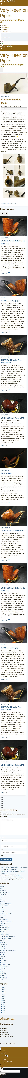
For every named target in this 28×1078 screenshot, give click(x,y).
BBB (1, 898)
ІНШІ (1, 958)
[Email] (0, 2)
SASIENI (2, 948)
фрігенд (14, 203)
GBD (1, 917)
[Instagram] (6, 2)
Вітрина (4, 29)
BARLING (2, 896)
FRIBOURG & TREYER (6, 913)
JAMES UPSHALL (5, 927)
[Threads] (12, 2)
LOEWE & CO (4, 933)
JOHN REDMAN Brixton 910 (12, 418)
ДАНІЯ (3, 954)
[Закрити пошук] (1, 1069)
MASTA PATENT (4, 935)
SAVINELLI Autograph (10, 301)
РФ (1, 970)
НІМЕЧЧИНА (5, 966)
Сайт (2, 855)
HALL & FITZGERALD (6, 921)
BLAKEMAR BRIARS (5, 904)
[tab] (2, 797)
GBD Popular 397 (12, 869)
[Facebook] (2, 2)
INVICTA (2, 925)
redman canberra (6, 203)
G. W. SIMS (3, 915)
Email (2, 849)
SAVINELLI (4, 297)
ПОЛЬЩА (3, 968)
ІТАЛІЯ (3, 962)
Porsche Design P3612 (14, 875)
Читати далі (5, 273)
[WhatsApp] (14, 2)
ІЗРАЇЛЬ (2, 956)
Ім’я (2, 843)
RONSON (2, 946)
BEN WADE (3, 900)
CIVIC (1, 907)
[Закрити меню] (0, 1048)
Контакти (5, 39)
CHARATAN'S (5, 357)
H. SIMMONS (4, 919)
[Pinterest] (8, 2)
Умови (4, 35)
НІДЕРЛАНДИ (6, 964)
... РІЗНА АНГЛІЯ (5, 892)
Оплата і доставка (6, 37)
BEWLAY (2, 902)
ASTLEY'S (3, 894)
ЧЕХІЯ (1, 979)
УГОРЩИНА (3, 974)
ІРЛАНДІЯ (4, 960)
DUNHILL (2, 911)
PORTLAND (3, 944)
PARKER (2, 943)
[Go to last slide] (2, 214)
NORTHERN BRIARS (5, 939)
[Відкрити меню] (1, 70)
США (3, 972)
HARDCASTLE (4, 923)
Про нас (4, 33)
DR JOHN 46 (6, 473)
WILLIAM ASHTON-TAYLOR (8, 950)
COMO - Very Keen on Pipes (9, 871)
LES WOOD (3, 931)
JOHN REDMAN (5, 96)
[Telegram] (10, 2)
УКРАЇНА (4, 976)
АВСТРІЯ (2, 886)
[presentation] (13, 226)
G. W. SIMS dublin (19, 879)
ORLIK (2, 941)
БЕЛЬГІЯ (2, 952)
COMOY (2, 909)
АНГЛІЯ (4, 890)
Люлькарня (5, 27)
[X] (4, 2)
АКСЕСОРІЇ (3, 888)
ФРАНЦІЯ (4, 978)
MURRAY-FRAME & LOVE (7, 937)
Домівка (4, 25)
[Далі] (6, 214)
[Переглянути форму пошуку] (1, 4)
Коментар (2, 837)
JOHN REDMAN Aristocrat (12, 531)
